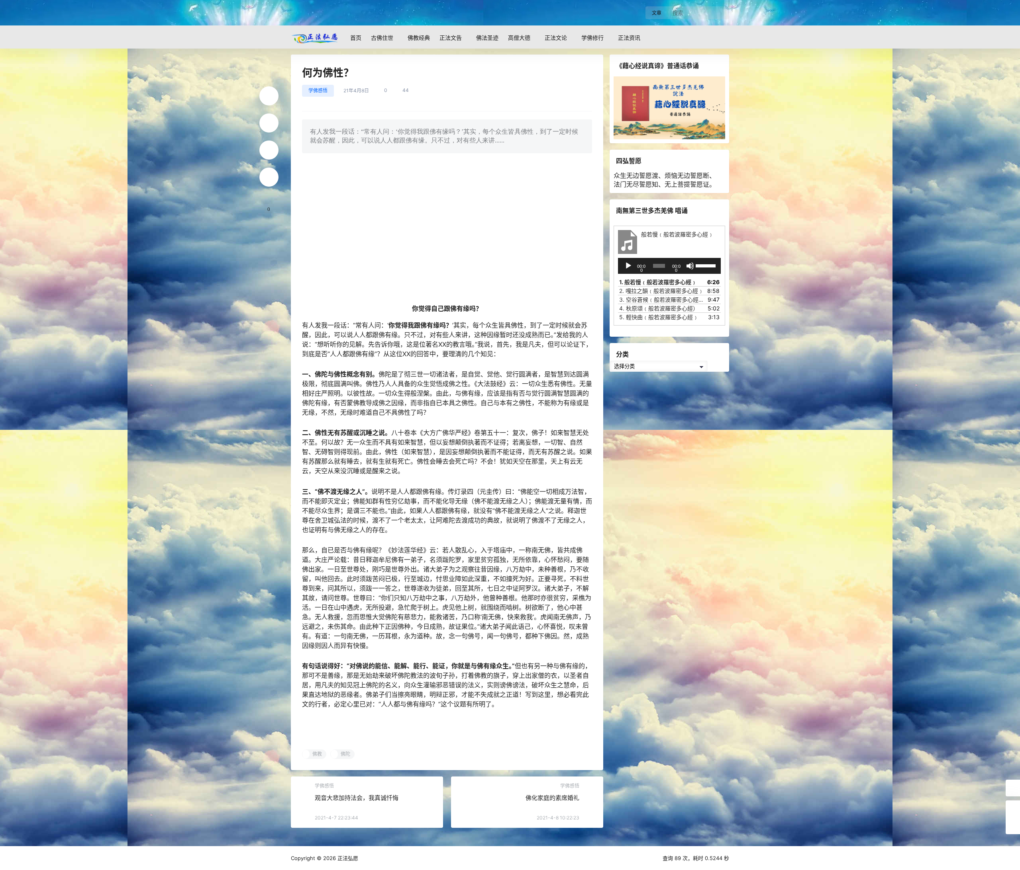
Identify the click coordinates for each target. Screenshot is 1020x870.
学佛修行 (592, 37)
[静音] (690, 266)
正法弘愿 (347, 858)
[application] (669, 266)
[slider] (706, 265)
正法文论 (556, 37)
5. (658, 317)
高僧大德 (519, 37)
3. (661, 299)
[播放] (628, 266)
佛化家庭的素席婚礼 (552, 798)
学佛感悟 (318, 91)
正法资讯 (629, 37)
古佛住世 (382, 37)
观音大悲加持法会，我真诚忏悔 (356, 798)
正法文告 (450, 37)
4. (658, 308)
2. (661, 290)
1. (658, 282)
